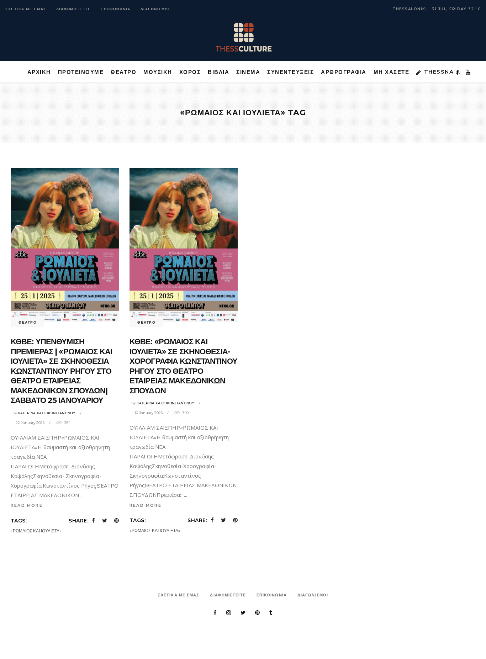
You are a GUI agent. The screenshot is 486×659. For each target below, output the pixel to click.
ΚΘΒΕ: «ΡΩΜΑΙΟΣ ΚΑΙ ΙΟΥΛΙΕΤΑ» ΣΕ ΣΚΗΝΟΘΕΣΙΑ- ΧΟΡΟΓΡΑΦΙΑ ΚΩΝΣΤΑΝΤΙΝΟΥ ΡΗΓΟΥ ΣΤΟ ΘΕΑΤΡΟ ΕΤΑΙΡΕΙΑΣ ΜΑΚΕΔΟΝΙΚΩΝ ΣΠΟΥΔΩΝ (183, 366)
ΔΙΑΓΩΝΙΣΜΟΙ (155, 9)
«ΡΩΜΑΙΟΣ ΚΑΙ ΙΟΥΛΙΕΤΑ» (36, 530)
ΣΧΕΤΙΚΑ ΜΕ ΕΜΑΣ (25, 9)
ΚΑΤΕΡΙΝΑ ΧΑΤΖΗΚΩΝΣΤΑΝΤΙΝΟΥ (46, 413)
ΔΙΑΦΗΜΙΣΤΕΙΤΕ (73, 9)
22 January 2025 (30, 422)
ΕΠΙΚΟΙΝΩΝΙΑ (116, 9)
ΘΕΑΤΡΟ (28, 322)
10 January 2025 (148, 412)
